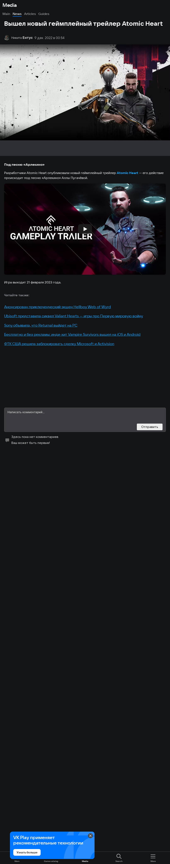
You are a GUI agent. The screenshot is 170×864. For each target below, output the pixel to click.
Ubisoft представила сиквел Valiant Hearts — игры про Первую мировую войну (73, 316)
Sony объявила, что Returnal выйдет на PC (40, 325)
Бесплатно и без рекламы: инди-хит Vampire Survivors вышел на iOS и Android (72, 334)
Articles (30, 14)
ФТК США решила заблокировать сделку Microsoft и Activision (59, 343)
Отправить (149, 427)
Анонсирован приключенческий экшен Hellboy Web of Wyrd (57, 306)
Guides (43, 14)
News (17, 14)
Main (6, 14)
